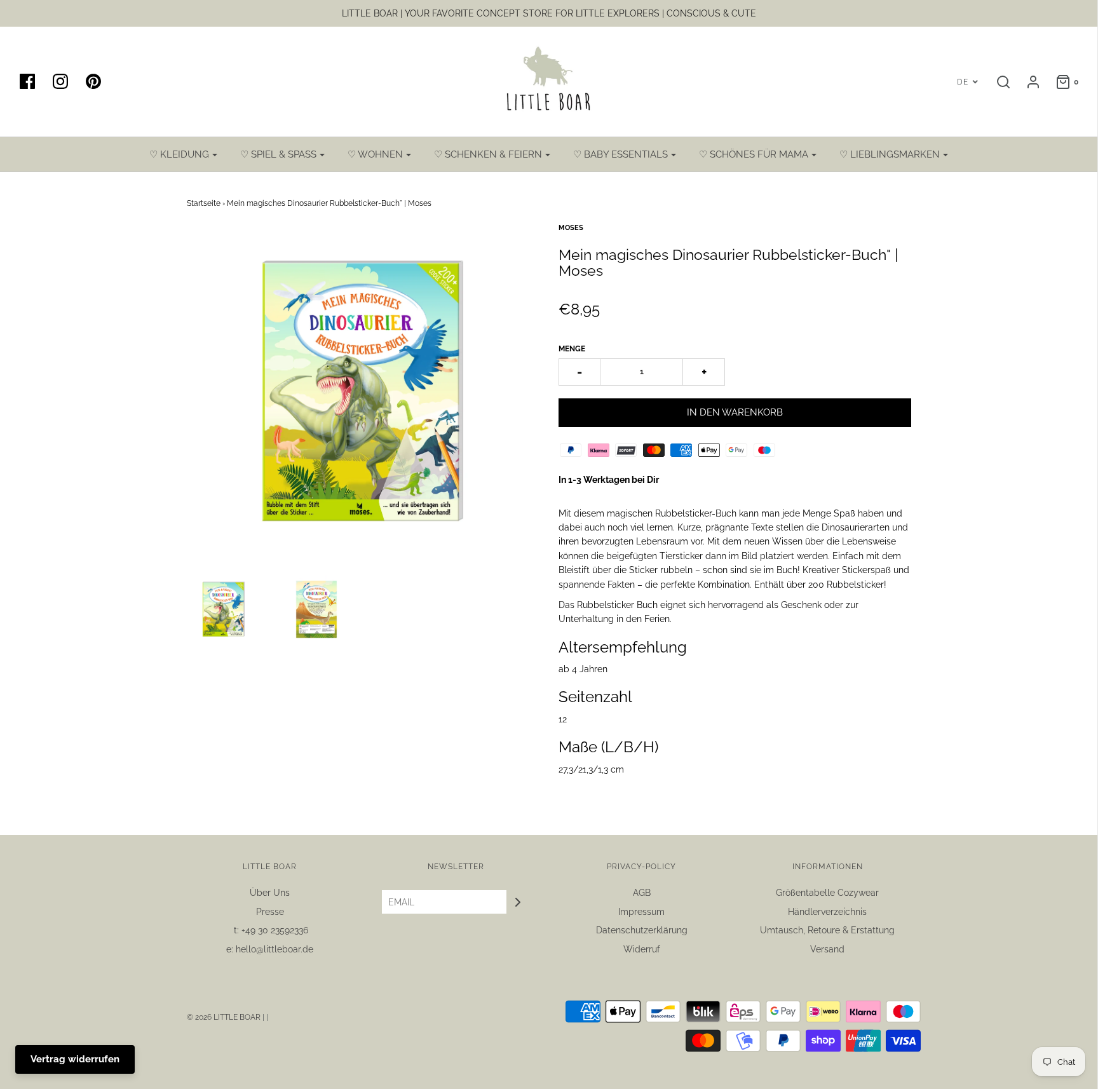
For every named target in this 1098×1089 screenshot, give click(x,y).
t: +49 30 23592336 (269, 930)
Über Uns (270, 893)
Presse (270, 912)
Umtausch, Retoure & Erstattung (827, 930)
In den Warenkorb (735, 412)
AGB (642, 893)
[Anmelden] (1027, 82)
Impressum (641, 912)
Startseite (203, 203)
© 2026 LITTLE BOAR (224, 1017)
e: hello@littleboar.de (269, 949)
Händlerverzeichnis (827, 912)
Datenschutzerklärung (642, 930)
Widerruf (641, 949)
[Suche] (997, 82)
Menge (572, 348)
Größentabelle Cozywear (827, 893)
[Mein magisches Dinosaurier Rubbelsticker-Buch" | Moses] (224, 609)
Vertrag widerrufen (74, 1059)
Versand (827, 949)
